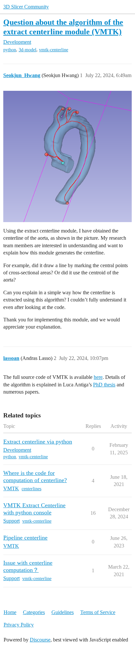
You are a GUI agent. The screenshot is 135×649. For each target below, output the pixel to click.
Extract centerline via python (37, 441)
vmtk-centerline (53, 49)
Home (10, 612)
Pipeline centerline (25, 537)
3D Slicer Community (26, 6)
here (98, 377)
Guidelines (62, 612)
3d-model (27, 49)
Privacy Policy (19, 624)
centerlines (31, 488)
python (9, 49)
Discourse (40, 639)
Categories (34, 612)
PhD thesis (104, 384)
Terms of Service (97, 612)
